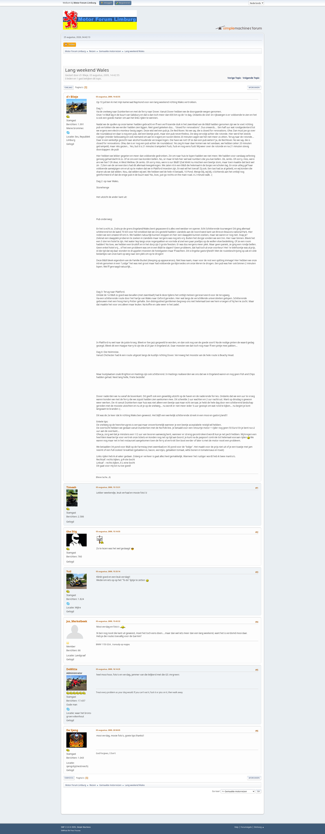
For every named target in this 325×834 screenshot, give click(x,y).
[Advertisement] (103, 60)
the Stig (71, 531)
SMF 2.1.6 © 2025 (68, 827)
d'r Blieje (72, 97)
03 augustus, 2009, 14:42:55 (108, 96)
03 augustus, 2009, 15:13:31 (108, 487)
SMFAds (64, 830)
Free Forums (75, 830)
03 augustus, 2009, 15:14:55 (108, 531)
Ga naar (216, 791)
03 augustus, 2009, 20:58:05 (108, 730)
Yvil (68, 571)
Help (236, 827)
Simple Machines (84, 827)
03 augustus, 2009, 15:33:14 (108, 571)
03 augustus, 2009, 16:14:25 (108, 669)
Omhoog (68, 778)
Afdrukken (254, 87)
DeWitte (71, 669)
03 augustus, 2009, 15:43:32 (108, 621)
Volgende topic (251, 77)
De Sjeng (72, 730)
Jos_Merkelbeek (76, 621)
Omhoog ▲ (259, 827)
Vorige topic (234, 77)
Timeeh (71, 487)
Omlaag (68, 87)
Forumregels (246, 827)
